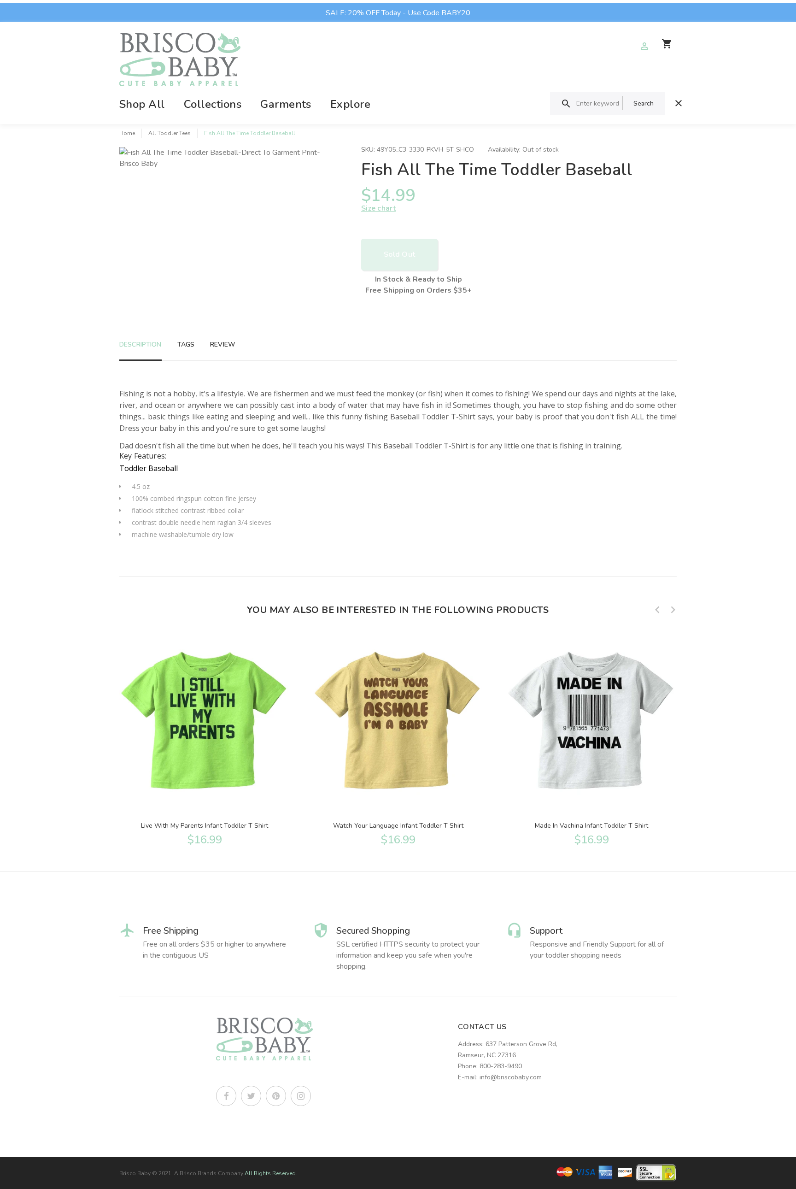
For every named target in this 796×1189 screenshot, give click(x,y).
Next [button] (673, 609)
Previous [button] (657, 609)
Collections (212, 104)
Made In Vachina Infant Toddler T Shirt (591, 825)
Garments (285, 104)
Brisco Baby (135, 1173)
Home (127, 133)
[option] (204, 739)
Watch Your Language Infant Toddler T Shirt (398, 825)
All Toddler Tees (169, 133)
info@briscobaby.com (511, 1077)
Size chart (378, 208)
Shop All (142, 104)
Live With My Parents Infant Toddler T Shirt (204, 825)
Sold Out (399, 254)
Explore (350, 104)
